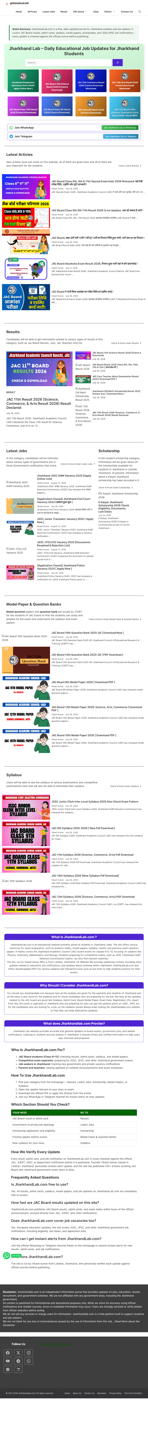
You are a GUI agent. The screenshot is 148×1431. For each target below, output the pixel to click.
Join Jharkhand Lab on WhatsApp (120, 127)
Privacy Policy (115, 1393)
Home (19, 11)
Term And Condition (133, 1393)
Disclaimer (101, 1393)
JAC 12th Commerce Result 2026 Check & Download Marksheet (91, 85)
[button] (140, 12)
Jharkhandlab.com (26, 1393)
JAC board (78, 11)
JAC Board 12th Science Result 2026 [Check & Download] (57, 87)
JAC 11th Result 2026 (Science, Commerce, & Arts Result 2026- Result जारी (125, 112)
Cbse (96, 11)
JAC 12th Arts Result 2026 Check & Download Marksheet (125, 85)
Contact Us (127, 11)
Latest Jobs (49, 11)
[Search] (118, 62)
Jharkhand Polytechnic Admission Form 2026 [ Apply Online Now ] (23, 85)
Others (108, 11)
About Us (77, 1393)
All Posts (32, 11)
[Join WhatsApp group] (6, 1255)
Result (64, 11)
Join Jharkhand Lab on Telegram (120, 136)
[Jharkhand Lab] (16, 4)
